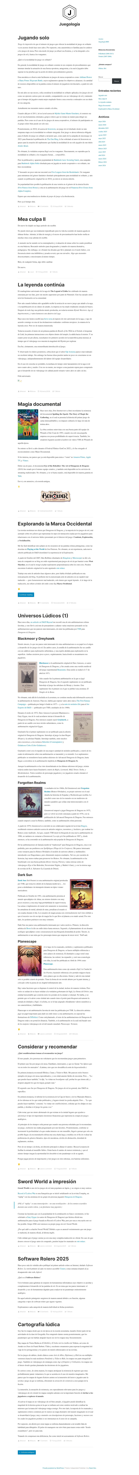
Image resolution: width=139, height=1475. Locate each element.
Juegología (69, 24)
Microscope (77, 558)
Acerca (101, 39)
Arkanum (23, 206)
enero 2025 (102, 152)
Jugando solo (33, 37)
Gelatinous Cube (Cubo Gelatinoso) (32, 745)
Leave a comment (46, 1034)
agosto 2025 (102, 135)
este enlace (60, 568)
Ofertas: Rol (102, 68)
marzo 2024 (102, 159)
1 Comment (43, 1441)
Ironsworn (52, 129)
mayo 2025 (102, 138)
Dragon (84, 826)
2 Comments (44, 206)
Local (32, 272)
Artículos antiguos (27, 1452)
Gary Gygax (32, 1217)
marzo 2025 (102, 145)
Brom (28, 928)
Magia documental (39, 404)
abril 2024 (102, 155)
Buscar (101, 77)
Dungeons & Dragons (73, 1196)
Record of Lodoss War (26, 1193)
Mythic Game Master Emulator (67, 113)
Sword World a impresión (47, 1181)
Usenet (62, 1268)
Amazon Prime (79, 457)
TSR (79, 629)
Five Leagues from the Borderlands (65, 172)
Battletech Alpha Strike (31, 163)
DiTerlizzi (34, 1017)
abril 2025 (102, 142)
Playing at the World (35, 549)
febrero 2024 (103, 162)
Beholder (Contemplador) (52, 742)
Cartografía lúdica (39, 1324)
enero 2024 (102, 165)
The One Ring (52, 139)
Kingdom (67, 558)
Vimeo (25, 460)
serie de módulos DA (72, 704)
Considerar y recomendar (47, 1047)
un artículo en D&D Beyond (42, 622)
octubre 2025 (103, 131)
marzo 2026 (102, 125)
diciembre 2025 (103, 128)
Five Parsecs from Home (27, 187)
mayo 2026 (102, 121)
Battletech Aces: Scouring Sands (66, 160)
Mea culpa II (32, 219)
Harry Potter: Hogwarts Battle (30, 80)
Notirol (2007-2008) (105, 56)
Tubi (19, 476)
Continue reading (26, 595)
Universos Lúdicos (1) (43, 616)
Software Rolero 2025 (43, 1259)
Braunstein (61, 669)
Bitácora (33, 206)
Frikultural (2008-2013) (106, 53)
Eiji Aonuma (70, 351)
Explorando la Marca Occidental (55, 524)
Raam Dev (92, 1468)
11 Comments (44, 603)
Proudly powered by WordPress (53, 1468)
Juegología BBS (104, 42)
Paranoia (74, 187)
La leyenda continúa (41, 285)
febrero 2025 (103, 148)
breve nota (48, 318)
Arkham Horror (86, 77)
